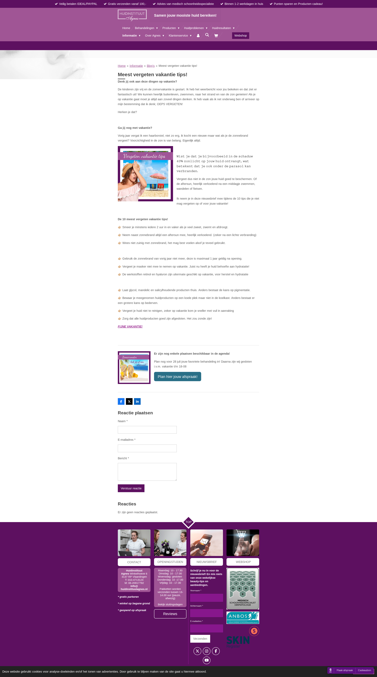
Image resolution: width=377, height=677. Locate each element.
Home (122, 65)
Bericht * (123, 458)
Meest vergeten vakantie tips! (178, 65)
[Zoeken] (207, 34)
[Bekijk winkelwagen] (215, 35)
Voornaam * (195, 590)
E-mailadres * (126, 439)
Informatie (136, 65)
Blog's (151, 65)
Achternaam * (196, 606)
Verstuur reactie (131, 488)
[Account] (198, 35)
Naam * (123, 421)
